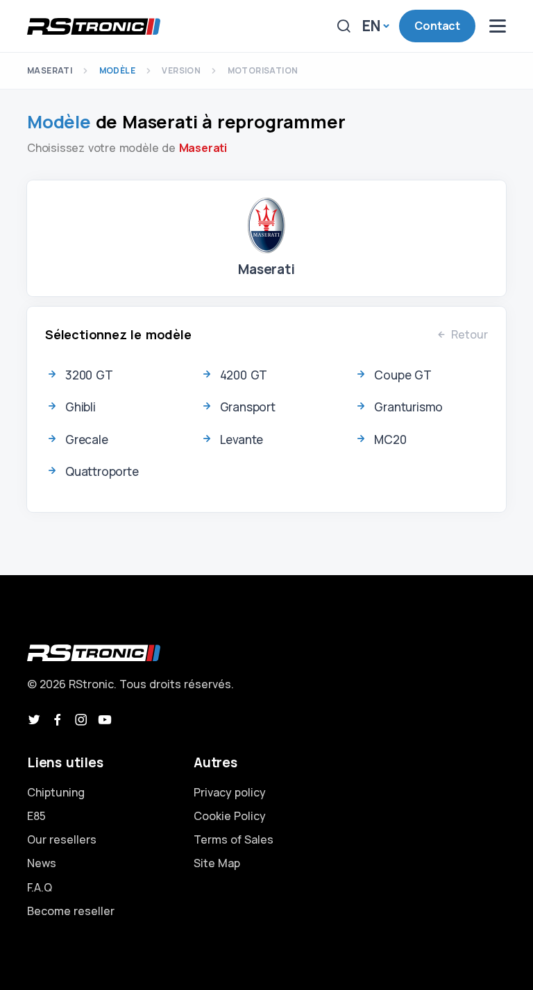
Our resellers (61, 839)
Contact (437, 25)
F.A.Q (39, 887)
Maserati (49, 70)
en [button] (371, 25)
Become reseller (71, 911)
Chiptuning (56, 792)
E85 (36, 815)
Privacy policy (230, 792)
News (41, 863)
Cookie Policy (230, 815)
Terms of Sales (233, 839)
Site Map (217, 863)
